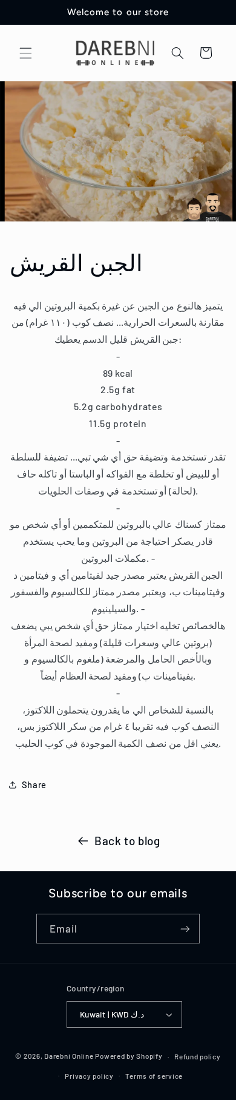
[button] (25, 53)
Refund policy (197, 1056)
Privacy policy (89, 1075)
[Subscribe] (185, 928)
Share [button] (34, 784)
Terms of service (154, 1075)
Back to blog (127, 841)
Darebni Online (68, 1056)
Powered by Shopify (128, 1056)
